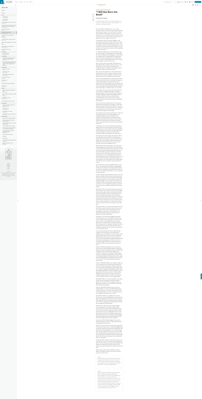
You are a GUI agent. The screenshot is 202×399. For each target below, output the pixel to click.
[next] (200, 201)
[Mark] (93, 16)
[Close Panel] (15, 5)
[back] (1, 5)
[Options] (200, 5)
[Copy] (93, 18)
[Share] (93, 20)
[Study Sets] (193, 5)
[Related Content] (198, 5)
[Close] (93, 14)
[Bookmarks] (195, 5)
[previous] (18, 201)
